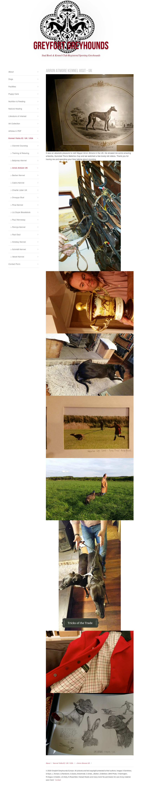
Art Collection (14, 123)
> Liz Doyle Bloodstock (20, 212)
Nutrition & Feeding (16, 101)
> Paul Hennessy (18, 219)
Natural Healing (15, 108)
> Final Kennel (17, 204)
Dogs (10, 79)
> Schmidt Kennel (18, 249)
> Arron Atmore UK (83, 763)
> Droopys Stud (17, 197)
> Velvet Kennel (17, 256)
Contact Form (14, 264)
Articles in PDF (14, 131)
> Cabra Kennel (17, 182)
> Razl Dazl (16, 234)
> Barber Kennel (18, 175)
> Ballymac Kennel (19, 160)
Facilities (12, 86)
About (48, 763)
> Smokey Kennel (18, 241)
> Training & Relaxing (20, 153)
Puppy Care (13, 93)
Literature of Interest (17, 116)
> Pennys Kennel (18, 227)
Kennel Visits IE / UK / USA (63, 763)
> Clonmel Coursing (19, 145)
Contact (58, 780)
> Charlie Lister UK (19, 190)
